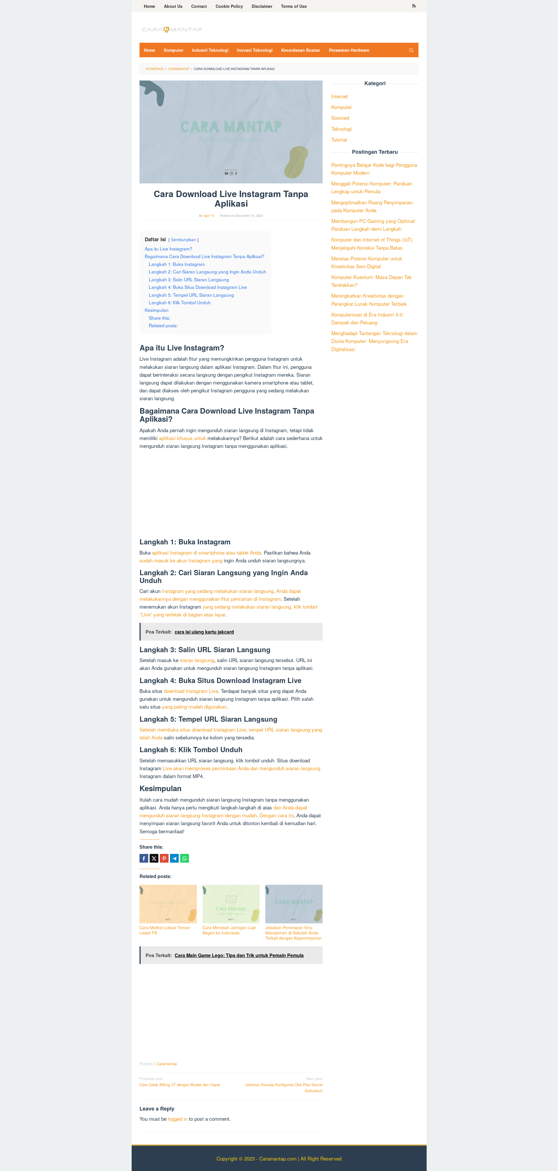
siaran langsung (197, 660)
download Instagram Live (191, 690)
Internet (339, 96)
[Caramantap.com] (171, 29)
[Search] (411, 50)
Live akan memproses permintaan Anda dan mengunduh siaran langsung (241, 768)
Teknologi (341, 128)
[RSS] (414, 6)
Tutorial (339, 139)
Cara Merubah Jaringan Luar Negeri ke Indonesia (229, 930)
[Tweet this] (154, 858)
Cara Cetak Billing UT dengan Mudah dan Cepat (180, 1081)
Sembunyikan (183, 239)
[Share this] (144, 858)
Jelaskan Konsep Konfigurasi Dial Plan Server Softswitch (284, 1084)
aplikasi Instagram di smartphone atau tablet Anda (206, 552)
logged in (177, 1118)
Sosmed (340, 117)
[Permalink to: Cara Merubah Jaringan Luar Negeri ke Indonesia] (231, 904)
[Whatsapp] (184, 858)
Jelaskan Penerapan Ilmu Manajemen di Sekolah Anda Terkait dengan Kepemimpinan (293, 933)
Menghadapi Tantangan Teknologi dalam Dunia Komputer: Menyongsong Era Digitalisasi (374, 340)
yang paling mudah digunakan (194, 706)
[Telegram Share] (174, 858)
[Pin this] (164, 858)
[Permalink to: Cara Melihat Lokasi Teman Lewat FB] (168, 904)
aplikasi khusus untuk (182, 437)
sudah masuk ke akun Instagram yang (181, 560)
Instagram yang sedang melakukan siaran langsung (217, 590)
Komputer (341, 106)
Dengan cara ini (277, 815)
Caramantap (167, 1063)
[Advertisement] (231, 494)
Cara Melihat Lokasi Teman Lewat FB (165, 930)
